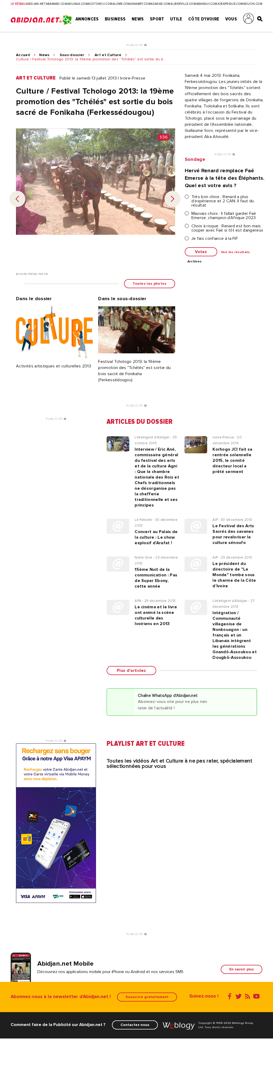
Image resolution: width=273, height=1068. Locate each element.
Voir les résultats (235, 252)
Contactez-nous (135, 1025)
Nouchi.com (252, 4)
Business (115, 19)
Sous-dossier (72, 55)
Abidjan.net (36, 4)
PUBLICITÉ (135, 45)
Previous (17, 199)
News (138, 19)
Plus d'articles (131, 670)
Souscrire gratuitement (147, 997)
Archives (194, 261)
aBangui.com (206, 4)
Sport (157, 19)
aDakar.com (160, 4)
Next (172, 199)
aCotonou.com (100, 4)
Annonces (87, 19)
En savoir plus (241, 969)
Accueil (23, 55)
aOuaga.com (78, 4)
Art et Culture (108, 55)
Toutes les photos (149, 283)
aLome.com (121, 4)
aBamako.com (57, 4)
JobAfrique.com (230, 4)
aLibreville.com (183, 4)
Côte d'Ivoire (203, 19)
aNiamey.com (140, 4)
